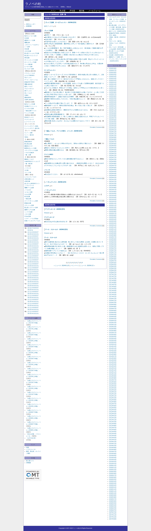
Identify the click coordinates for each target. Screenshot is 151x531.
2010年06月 (112, 453)
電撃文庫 (27, 42)
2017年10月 (112, 279)
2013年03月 (112, 388)
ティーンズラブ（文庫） (31, 126)
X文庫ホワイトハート (30, 106)
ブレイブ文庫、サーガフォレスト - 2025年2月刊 (60, 22)
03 (28, 230)
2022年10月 (112, 159)
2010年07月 (112, 451)
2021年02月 (112, 199)
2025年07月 (112, 94)
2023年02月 (112, 152)
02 (30, 230)
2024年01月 (112, 130)
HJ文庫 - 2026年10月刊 (116, 55)
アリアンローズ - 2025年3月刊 (55, 209)
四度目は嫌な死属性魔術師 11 (54, 114)
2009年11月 (112, 467)
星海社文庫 (27, 203)
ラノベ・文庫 (28, 133)
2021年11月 (112, 181)
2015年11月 (112, 324)
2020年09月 (112, 209)
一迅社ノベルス (49, 139)
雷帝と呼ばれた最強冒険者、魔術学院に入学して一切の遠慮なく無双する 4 (69, 44)
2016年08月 (112, 306)
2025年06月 (112, 96)
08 (30, 228)
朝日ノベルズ (28, 86)
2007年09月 (112, 519)
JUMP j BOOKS (29, 99)
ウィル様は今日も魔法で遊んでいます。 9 (58, 103)
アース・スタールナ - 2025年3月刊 (56, 229)
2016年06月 (112, 310)
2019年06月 (112, 239)
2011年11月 (112, 419)
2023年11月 (112, 134)
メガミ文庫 (27, 214)
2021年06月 (112, 191)
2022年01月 (112, 177)
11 (30, 232)
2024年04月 (112, 124)
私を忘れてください (51, 174)
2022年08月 (112, 163)
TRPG (26, 137)
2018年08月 (112, 259)
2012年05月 (112, 408)
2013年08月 (112, 378)
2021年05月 (112, 193)
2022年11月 (112, 157)
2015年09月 (112, 328)
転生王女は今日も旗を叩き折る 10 (56, 221)
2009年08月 (112, 473)
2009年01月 (112, 487)
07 (32, 228)
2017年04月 (112, 290)
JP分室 (72, 11)
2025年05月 (112, 98)
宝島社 (26, 95)
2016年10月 (112, 302)
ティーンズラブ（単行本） (32, 128)
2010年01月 (112, 463)
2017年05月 (112, 288)
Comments (99, 127)
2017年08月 (112, 283)
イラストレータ (30, 449)
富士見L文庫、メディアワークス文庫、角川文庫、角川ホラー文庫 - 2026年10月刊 (117, 27)
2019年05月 (112, 241)
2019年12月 (112, 227)
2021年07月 (112, 189)
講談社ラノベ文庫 (29, 40)
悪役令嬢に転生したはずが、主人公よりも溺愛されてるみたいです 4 (67, 121)
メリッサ (47, 170)
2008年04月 (112, 505)
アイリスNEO (48, 154)
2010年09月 (112, 447)
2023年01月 (112, 154)
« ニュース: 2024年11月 (61, 265)
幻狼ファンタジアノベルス (32, 221)
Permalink (92, 127)
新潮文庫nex (28, 141)
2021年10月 (112, 183)
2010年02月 (112, 461)
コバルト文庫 (28, 192)
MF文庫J (27, 58)
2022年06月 (112, 167)
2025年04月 (112, 100)
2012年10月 (112, 398)
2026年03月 (112, 78)
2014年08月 (112, 354)
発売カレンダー (30, 24)
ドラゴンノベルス (29, 73)
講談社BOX (27, 97)
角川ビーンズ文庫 (29, 104)
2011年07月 (112, 427)
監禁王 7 (48, 35)
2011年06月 (112, 429)
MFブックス (28, 91)
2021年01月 (112, 201)
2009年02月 (112, 485)
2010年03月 (112, 459)
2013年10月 (112, 374)
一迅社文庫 (27, 198)
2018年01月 (112, 273)
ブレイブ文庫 (48, 30)
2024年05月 (112, 122)
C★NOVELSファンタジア (32, 161)
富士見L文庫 (28, 144)
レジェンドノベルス (30, 177)
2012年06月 (112, 406)
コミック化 (27, 172)
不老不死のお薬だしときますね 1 (55, 41)
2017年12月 (112, 275)
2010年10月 (112, 445)
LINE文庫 (27, 181)
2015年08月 (112, 330)
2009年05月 (112, 479)
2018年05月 (112, 265)
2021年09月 (112, 185)
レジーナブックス (29, 122)
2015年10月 (112, 326)
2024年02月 (112, 128)
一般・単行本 (28, 163)
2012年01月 (112, 416)
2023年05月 (112, 146)
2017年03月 (112, 292)
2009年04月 (112, 481)
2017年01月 (112, 296)
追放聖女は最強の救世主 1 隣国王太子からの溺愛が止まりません (66, 110)
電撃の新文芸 (28, 84)
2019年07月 (112, 237)
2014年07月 (112, 356)
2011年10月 (112, 421)
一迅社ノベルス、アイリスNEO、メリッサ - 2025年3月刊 (63, 131)
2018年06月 (112, 263)
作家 (27, 447)
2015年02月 (112, 342)
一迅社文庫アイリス (30, 110)
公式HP (46, 186)
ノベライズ (27, 168)
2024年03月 (112, 126)
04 (38, 228)
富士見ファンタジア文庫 (31, 53)
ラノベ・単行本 (29, 135)
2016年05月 (112, 312)
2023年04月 (112, 148)
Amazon (47, 134)
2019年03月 (112, 245)
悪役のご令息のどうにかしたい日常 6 (57, 148)
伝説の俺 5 (48, 39)
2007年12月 (112, 513)
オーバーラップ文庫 (30, 62)
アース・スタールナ (50, 237)
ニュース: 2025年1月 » (87, 265)
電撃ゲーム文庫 (29, 187)
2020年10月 (112, 207)
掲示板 (81, 11)
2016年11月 (112, 300)
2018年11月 (112, 253)
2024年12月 (112, 108)
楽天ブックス (48, 26)
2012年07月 (112, 404)
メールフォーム (94, 11)
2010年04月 (112, 457)
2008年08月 (112, 497)
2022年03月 (112, 173)
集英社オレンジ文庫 (30, 148)
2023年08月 (112, 140)
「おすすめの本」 (31, 438)
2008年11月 (112, 491)
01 (32, 230)
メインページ (74, 265)
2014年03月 (112, 364)
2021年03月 (112, 197)
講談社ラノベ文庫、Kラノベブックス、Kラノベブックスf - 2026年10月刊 (117, 59)
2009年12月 (112, 465)
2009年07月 (112, 475)
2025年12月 (112, 84)
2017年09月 (112, 281)
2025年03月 (112, 102)
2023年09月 (112, 138)
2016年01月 (112, 320)
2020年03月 (112, 221)
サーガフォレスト (50, 70)
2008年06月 (112, 501)
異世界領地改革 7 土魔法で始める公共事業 (59, 96)
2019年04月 (112, 243)
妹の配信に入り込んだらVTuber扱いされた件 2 (60, 37)
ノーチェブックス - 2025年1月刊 (55, 182)
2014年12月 (112, 346)
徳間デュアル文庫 (29, 210)
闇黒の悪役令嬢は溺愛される (54, 150)
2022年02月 (112, 175)
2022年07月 (112, 165)
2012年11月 (112, 396)
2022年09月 (112, 161)
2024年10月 (112, 112)
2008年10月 (112, 493)
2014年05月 (112, 360)
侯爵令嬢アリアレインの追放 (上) (56, 251)
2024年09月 (112, 114)
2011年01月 (112, 439)
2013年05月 (112, 384)
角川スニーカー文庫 (30, 36)
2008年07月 (112, 499)
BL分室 (62, 11)
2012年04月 (112, 410)
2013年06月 (112, 382)
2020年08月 (112, 211)
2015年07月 (112, 332)
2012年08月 (112, 402)
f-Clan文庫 (27, 216)
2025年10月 (112, 88)
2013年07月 (112, 380)
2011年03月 (112, 435)
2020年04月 (112, 219)
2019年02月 (112, 247)
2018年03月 (112, 269)
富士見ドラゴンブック (31, 55)
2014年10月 (112, 350)
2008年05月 (112, 503)
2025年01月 (112, 106)
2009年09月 (112, 471)
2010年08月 (112, 449)
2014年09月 (112, 352)
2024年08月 (112, 116)
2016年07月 (112, 308)
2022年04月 (112, 171)
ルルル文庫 (27, 194)
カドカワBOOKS (29, 75)
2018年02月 (112, 271)
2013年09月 (112, 376)
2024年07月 (112, 118)
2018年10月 (112, 255)
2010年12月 (112, 441)
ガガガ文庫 (27, 51)
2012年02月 (112, 414)
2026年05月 (112, 74)
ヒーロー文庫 (28, 66)
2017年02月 (112, 294)
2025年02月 (112, 104)
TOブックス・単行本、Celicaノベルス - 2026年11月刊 (117, 43)
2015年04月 (112, 338)
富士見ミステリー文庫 (31, 207)
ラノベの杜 (33, 4)
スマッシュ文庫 (29, 205)
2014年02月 (112, 366)
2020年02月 (112, 223)
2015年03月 (112, 340)
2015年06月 (112, 334)
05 (36, 228)
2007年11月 (112, 515)
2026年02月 (112, 80)
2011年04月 (112, 433)
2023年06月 (112, 144)
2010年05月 (112, 455)
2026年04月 (112, 76)
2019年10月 (112, 231)
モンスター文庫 (29, 69)
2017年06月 (112, 287)
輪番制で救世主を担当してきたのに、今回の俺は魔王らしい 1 (65, 99)
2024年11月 (112, 110)
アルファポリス (29, 88)
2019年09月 (112, 233)
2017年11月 (112, 277)
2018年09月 (112, 257)
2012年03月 (112, 412)
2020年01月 (112, 225)
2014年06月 (112, 358)
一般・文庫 (27, 155)
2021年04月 (112, 195)
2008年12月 (112, 489)
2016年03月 (112, 316)
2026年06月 (112, 72)
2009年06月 (112, 477)
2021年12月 (112, 179)
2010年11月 (112, 443)
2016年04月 (112, 314)
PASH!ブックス (29, 117)
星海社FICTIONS (29, 82)
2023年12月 (112, 132)
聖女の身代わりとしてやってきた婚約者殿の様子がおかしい (64, 159)
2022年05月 (112, 169)
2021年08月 (112, 187)
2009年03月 (112, 483)
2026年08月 (112, 68)
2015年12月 (112, 322)
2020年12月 (112, 203)
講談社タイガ (28, 146)
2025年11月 (112, 86)
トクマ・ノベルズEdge (31, 218)
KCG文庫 (27, 196)
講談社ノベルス (29, 159)
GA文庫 (26, 49)
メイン (53, 11)
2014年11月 (112, 348)
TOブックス (28, 77)
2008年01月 (112, 511)
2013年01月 (112, 392)
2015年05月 (112, 336)
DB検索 (28, 463)
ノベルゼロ (27, 190)
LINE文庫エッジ (29, 179)
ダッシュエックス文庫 (31, 60)
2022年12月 (112, 155)
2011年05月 (112, 431)
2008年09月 (112, 495)
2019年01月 (112, 249)
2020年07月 (112, 213)
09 (28, 228)
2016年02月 (112, 318)
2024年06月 (112, 120)
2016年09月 (112, 304)
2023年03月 (112, 150)
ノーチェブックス (50, 190)
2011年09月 (112, 423)
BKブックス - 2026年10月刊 (117, 31)
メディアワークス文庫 (31, 150)
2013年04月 (112, 386)
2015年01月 (112, 344)
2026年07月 (112, 70)
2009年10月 (112, 469)
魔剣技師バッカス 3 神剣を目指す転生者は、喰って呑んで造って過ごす (68, 105)
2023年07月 (112, 142)
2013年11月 (112, 372)
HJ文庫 (26, 38)
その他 (26, 170)
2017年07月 (112, 285)
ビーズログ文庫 (29, 108)
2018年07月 (112, 261)
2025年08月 (112, 92)
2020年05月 (112, 217)
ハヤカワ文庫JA (29, 152)
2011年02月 (112, 437)
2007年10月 (112, 517)
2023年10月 (112, 136)
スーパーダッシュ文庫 (31, 201)
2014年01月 (112, 368)
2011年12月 (112, 418)
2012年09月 (112, 400)
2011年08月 (112, 425)
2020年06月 (112, 215)
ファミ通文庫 (28, 64)
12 (28, 232)
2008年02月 (112, 509)
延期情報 (29, 26)
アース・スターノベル (31, 80)
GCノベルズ (28, 93)
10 (32, 232)
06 (34, 228)
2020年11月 (112, 205)
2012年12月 (112, 394)
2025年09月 (112, 90)
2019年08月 (112, 235)
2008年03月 (112, 507)
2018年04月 (112, 267)
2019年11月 (112, 229)
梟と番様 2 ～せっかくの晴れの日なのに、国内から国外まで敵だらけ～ (68, 143)
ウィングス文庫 (29, 113)
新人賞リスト (30, 461)
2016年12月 (112, 298)
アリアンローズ (29, 119)
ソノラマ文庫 (28, 212)
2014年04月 (112, 362)
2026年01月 (112, 82)
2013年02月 (112, 390)
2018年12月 (112, 251)
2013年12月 (112, 370)
